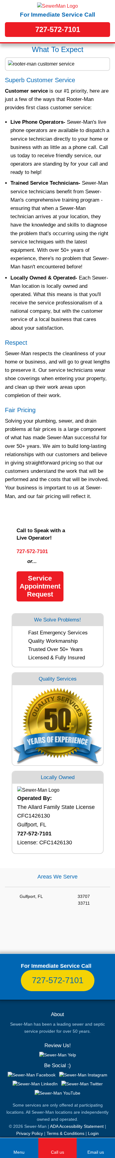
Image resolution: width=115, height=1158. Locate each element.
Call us (57, 1152)
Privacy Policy (29, 1133)
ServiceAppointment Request (40, 586)
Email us (95, 1152)
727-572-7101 (57, 29)
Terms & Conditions (65, 1133)
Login (93, 1133)
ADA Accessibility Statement (77, 1126)
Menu (19, 1152)
